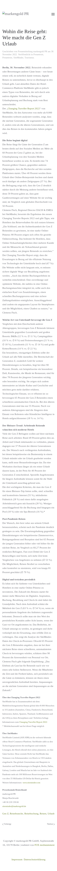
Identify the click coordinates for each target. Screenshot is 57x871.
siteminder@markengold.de (14, 806)
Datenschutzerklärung (34, 859)
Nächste (50, 824)
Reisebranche (16, 813)
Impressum (17, 859)
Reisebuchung (31, 813)
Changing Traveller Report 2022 (24, 108)
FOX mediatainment (44, 845)
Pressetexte (38, 54)
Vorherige (7, 824)
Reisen (43, 813)
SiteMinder (18, 57)
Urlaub (51, 813)
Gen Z (5, 813)
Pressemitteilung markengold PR (32, 51)
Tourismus (29, 57)
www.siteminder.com (31, 782)
